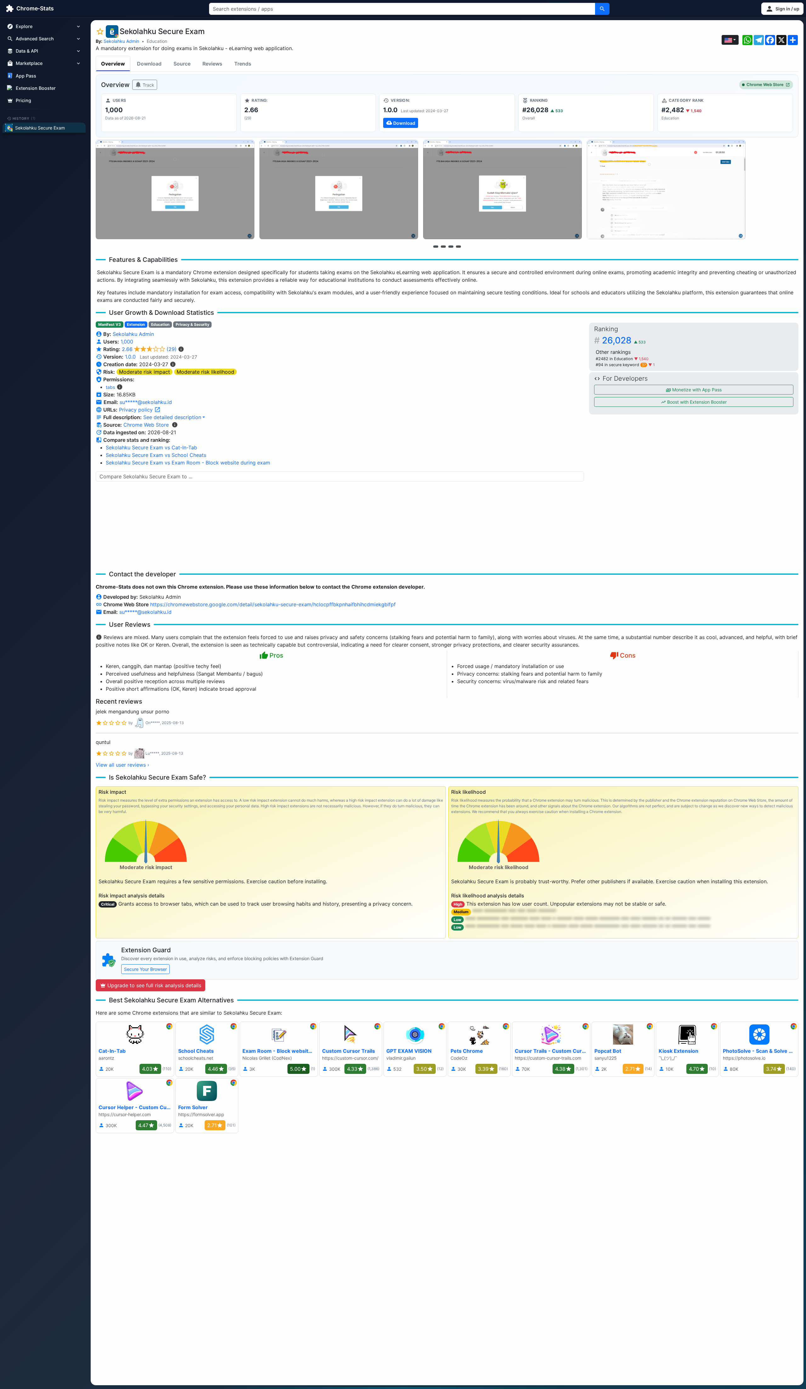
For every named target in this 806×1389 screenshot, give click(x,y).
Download (149, 64)
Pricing (23, 100)
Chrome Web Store (765, 84)
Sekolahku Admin (121, 41)
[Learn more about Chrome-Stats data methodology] (175, 425)
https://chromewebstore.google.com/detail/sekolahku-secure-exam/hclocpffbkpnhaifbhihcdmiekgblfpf (273, 604)
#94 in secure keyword (621, 364)
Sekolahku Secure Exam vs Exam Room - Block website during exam (188, 462)
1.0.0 (130, 357)
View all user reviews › (122, 765)
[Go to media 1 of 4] (436, 246)
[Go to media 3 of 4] (451, 246)
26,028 (624, 340)
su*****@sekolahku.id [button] (146, 402)
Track (147, 85)
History (24, 118)
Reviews (212, 64)
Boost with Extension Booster (696, 402)
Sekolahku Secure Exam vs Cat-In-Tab (151, 447)
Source (181, 64)
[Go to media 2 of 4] (443, 246)
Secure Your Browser (145, 969)
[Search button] (602, 9)
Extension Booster (36, 88)
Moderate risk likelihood (205, 372)
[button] (782, 9)
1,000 (127, 341)
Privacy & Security (192, 324)
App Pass (26, 75)
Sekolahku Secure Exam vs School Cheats (156, 455)
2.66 (149, 349)
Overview (113, 64)
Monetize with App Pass (696, 389)
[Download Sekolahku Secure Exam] (446, 113)
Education (157, 41)
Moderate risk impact (144, 372)
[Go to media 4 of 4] (458, 246)
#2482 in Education (615, 358)
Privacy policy (136, 409)
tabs (110, 387)
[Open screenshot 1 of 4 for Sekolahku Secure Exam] (175, 189)
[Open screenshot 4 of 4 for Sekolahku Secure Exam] (666, 189)
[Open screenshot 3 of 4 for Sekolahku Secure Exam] (502, 189)
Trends (242, 64)
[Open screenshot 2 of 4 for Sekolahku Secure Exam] (338, 189)
